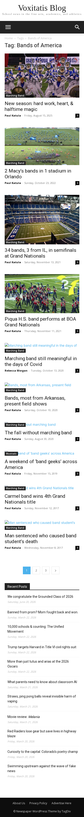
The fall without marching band (38, 432)
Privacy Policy (38, 803)
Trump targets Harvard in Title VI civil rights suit (41, 647)
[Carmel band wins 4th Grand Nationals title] (42, 487)
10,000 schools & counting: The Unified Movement (35, 629)
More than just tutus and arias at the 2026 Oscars (38, 664)
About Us (19, 803)
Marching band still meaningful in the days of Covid (41, 361)
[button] (77, 27)
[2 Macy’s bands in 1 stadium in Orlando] (42, 146)
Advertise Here (61, 803)
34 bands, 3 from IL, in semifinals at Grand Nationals (40, 253)
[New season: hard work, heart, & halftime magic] (42, 75)
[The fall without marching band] (42, 424)
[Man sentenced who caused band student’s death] (42, 525)
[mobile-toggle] (7, 27)
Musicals (11, 453)
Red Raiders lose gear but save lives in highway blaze (41, 733)
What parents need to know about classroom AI (42, 682)
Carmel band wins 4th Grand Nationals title (35, 499)
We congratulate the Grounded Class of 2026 (40, 596)
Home (9, 38)
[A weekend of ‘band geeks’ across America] (42, 453)
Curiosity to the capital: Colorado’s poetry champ (42, 752)
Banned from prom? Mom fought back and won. (42, 612)
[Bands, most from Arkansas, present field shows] (42, 387)
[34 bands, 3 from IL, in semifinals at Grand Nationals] (42, 219)
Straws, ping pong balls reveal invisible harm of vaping (41, 698)
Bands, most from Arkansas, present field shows (35, 401)
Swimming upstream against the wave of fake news (41, 768)
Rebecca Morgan (16, 370)
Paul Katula (13, 115)
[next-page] (56, 570)
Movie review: (23, 717)
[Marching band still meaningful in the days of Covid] (42, 348)
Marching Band (15, 95)
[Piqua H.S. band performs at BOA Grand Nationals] (42, 293)
